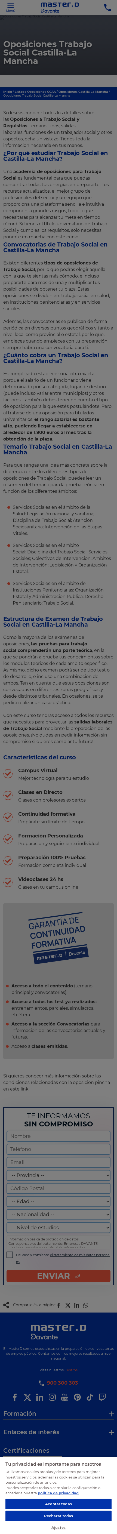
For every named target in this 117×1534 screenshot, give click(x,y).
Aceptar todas (58, 1504)
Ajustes (58, 1527)
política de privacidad (58, 1493)
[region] (58, 1495)
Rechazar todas (58, 1516)
